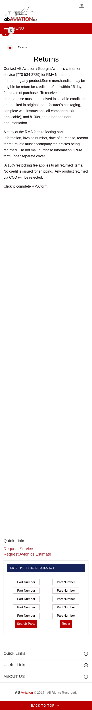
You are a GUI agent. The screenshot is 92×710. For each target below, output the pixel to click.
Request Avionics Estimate (27, 554)
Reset (66, 623)
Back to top (43, 705)
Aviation (24, 692)
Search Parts (26, 623)
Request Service (18, 549)
